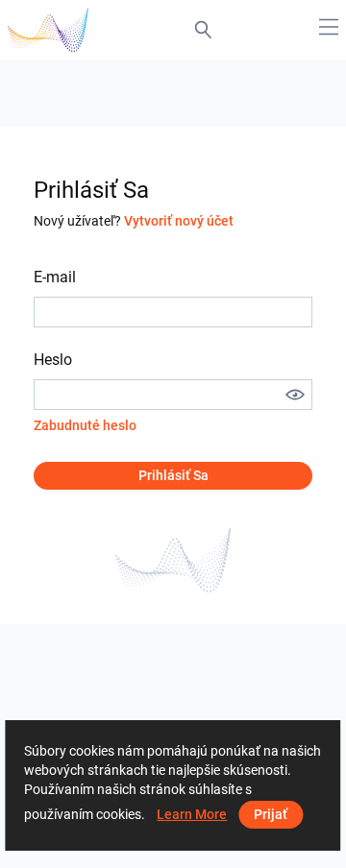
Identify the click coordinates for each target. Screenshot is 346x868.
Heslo (53, 359)
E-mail (55, 277)
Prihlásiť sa (173, 475)
